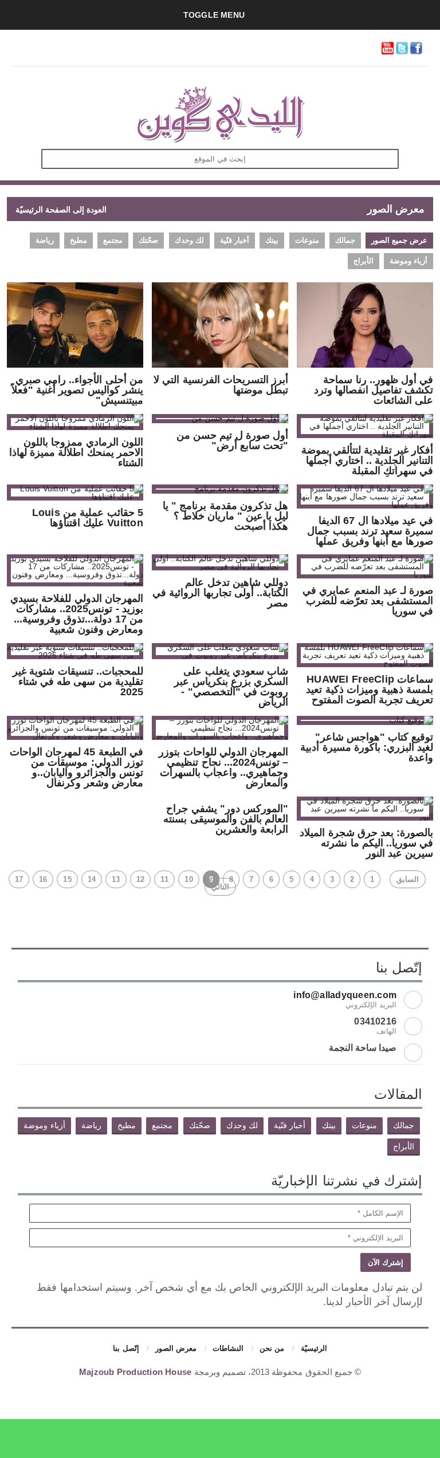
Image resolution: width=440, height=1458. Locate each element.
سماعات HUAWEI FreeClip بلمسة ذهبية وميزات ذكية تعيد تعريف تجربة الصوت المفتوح (369, 689)
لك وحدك (189, 240)
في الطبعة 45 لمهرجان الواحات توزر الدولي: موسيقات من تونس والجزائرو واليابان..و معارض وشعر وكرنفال (76, 767)
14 (92, 879)
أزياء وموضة (408, 261)
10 (188, 879)
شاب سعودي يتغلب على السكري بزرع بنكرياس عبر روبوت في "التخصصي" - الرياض (231, 686)
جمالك (345, 240)
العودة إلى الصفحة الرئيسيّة (61, 210)
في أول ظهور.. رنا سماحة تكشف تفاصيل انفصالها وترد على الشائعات (374, 390)
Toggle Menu (214, 14)
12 (140, 879)
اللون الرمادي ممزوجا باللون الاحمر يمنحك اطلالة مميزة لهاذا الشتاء (76, 452)
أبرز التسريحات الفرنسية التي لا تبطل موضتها (221, 385)
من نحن (272, 1348)
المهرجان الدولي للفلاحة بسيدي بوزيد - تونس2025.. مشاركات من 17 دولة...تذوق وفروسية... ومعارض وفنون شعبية (76, 614)
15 (67, 879)
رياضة (45, 240)
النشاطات (228, 1348)
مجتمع (113, 240)
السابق (407, 879)
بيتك (271, 240)
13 (116, 879)
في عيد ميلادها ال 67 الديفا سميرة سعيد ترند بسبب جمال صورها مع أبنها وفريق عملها (370, 531)
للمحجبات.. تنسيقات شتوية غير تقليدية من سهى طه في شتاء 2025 (78, 681)
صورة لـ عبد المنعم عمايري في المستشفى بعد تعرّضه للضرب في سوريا (367, 601)
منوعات (307, 240)
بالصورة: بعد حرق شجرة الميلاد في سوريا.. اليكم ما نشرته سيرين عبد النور (366, 843)
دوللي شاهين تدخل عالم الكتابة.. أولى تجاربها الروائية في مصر (220, 593)
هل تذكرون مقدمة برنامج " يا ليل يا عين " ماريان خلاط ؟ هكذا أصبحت (225, 516)
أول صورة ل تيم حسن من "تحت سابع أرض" (232, 440)
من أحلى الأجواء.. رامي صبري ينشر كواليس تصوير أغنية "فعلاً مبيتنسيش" (77, 390)
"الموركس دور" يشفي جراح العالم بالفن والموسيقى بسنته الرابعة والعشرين (225, 819)
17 (19, 879)
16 (43, 879)
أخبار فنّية (234, 240)
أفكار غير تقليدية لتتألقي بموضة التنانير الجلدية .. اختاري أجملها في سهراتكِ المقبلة (367, 460)
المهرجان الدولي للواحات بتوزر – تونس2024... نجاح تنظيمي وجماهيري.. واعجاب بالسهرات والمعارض (223, 767)
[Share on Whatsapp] (220, 1438)
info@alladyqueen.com (344, 995)
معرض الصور (176, 1348)
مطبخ (78, 240)
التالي (220, 886)
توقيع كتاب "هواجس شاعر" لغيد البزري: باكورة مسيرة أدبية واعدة (366, 747)
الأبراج (363, 261)
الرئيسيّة (314, 1348)
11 (164, 879)
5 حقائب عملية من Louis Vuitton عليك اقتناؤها (87, 518)
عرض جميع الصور (399, 240)
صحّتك (148, 240)
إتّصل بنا (126, 1348)
